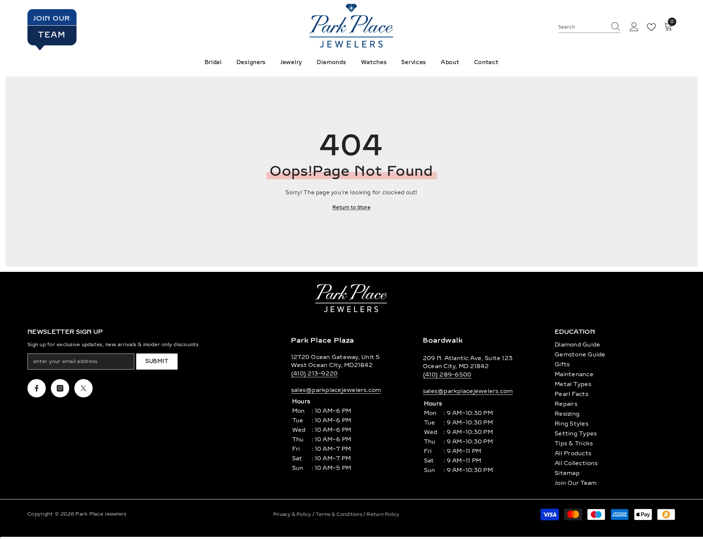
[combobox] (582, 27)
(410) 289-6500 (447, 374)
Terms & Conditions (339, 514)
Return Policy (383, 514)
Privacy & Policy (292, 514)
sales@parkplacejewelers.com (336, 390)
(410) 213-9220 (314, 373)
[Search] (589, 27)
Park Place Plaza (322, 340)
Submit (156, 361)
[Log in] (634, 27)
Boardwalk (443, 340)
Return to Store (351, 207)
